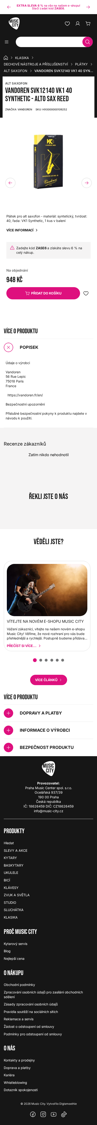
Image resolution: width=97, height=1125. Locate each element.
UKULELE (11, 873)
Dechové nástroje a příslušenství (36, 64)
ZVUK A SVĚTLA (17, 895)
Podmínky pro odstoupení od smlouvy (33, 1034)
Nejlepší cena (14, 958)
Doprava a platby (17, 1068)
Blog (7, 951)
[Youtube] (54, 1114)
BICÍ (7, 880)
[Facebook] (33, 1114)
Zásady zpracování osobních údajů (31, 1004)
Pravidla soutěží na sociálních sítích (31, 1012)
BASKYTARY (14, 865)
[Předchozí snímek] (9, 7)
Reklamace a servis (18, 1019)
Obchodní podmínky (19, 985)
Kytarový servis (15, 944)
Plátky (81, 64)
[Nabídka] (8, 42)
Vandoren (18, 109)
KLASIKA (22, 58)
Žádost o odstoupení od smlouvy (29, 1027)
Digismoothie (68, 1103)
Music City (38, 1103)
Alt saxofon (15, 71)
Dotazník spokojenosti (21, 1090)
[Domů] (6, 58)
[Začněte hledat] (87, 42)
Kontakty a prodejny (19, 1060)
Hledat (9, 843)
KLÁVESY (11, 888)
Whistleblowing (15, 1083)
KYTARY (10, 858)
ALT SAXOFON (16, 83)
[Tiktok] (64, 1114)
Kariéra (9, 1075)
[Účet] (78, 23)
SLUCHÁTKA (14, 910)
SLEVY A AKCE (15, 850)
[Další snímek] (88, 7)
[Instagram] (43, 1114)
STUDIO (10, 902)
